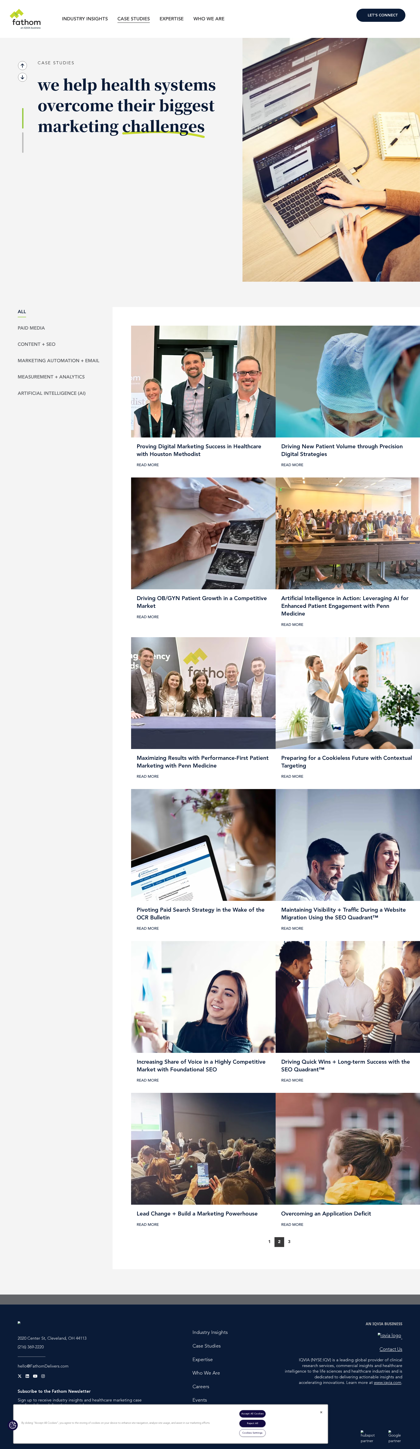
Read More (63, 203)
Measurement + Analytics (51, 377)
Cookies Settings (252, 1433)
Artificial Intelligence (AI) (52, 393)
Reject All (252, 1423)
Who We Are (208, 19)
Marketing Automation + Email (58, 361)
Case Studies (133, 19)
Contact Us (381, 15)
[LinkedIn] (27, 1376)
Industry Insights (85, 19)
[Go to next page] (299, 1242)
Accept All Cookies (252, 1414)
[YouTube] (35, 1376)
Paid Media (31, 328)
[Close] (321, 1412)
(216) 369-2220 (31, 1347)
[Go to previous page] (260, 1242)
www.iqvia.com (387, 1383)
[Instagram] (43, 1376)
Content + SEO (36, 344)
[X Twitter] (20, 1376)
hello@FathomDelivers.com (43, 1367)
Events (199, 1400)
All (22, 312)
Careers (200, 1386)
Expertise (172, 19)
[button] (12, 1425)
